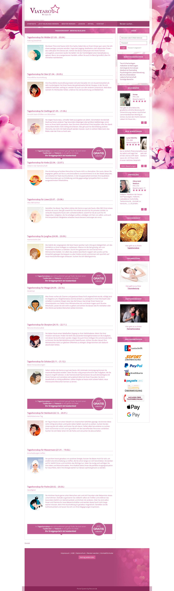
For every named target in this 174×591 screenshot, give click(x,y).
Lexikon (81, 24)
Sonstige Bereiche (126, 79)
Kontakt (100, 24)
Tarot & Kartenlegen (127, 63)
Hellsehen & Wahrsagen (129, 65)
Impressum (65, 553)
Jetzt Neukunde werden (49, 24)
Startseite (31, 24)
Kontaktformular (107, 553)
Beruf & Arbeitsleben (128, 75)
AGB (72, 553)
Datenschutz (80, 553)
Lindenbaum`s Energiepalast (138, 139)
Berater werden (68, 24)
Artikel (91, 24)
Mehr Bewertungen (128, 166)
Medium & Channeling (128, 70)
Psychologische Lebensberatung (132, 72)
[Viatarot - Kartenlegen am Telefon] (45, 10)
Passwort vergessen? (134, 48)
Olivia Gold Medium (137, 182)
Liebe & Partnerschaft (128, 77)
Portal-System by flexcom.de (87, 589)
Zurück (27, 543)
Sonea (135, 94)
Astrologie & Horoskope (129, 68)
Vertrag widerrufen (87, 557)
